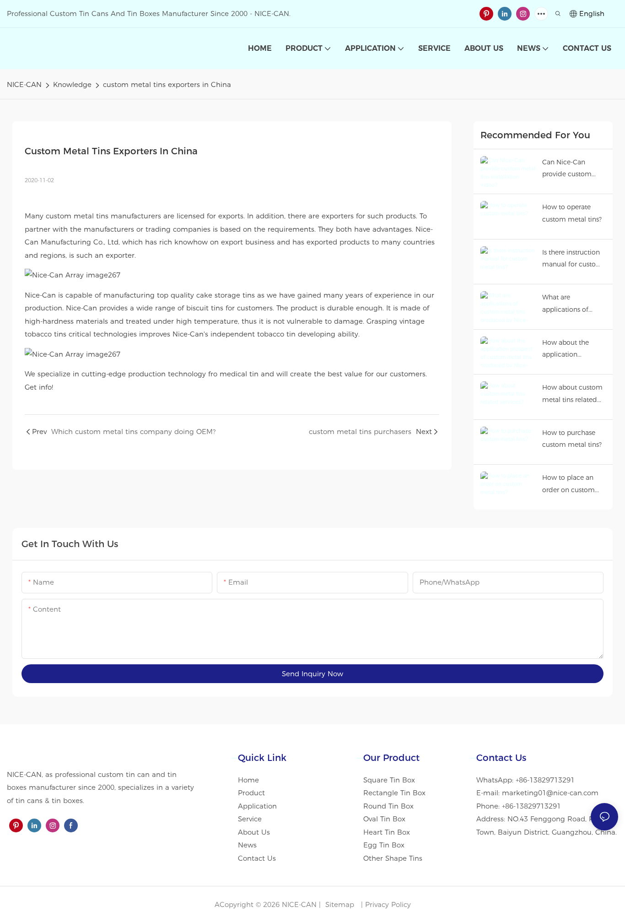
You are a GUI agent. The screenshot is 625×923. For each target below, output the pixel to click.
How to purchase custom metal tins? (572, 439)
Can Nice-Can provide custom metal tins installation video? (570, 169)
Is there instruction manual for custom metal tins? (572, 259)
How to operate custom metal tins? (572, 213)
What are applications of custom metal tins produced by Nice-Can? (571, 304)
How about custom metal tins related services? (572, 394)
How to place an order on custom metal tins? (568, 484)
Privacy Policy (388, 904)
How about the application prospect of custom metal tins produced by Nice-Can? (572, 349)
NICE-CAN (24, 84)
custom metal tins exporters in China (167, 84)
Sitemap (338, 904)
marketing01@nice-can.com (550, 792)
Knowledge (72, 84)
